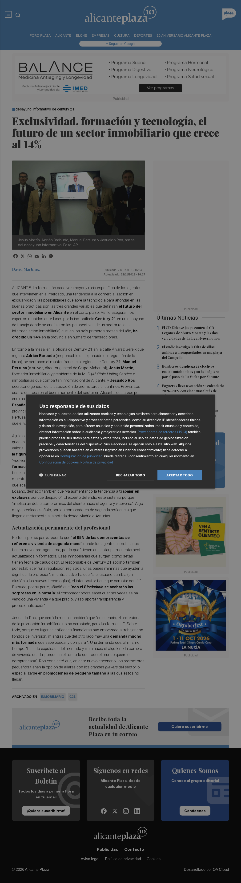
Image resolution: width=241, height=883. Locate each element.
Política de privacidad (96, 462)
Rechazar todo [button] (130, 475)
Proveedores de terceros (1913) (162, 432)
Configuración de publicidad (81, 456)
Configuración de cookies (59, 462)
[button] (52, 475)
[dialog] (120, 441)
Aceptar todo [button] (179, 475)
